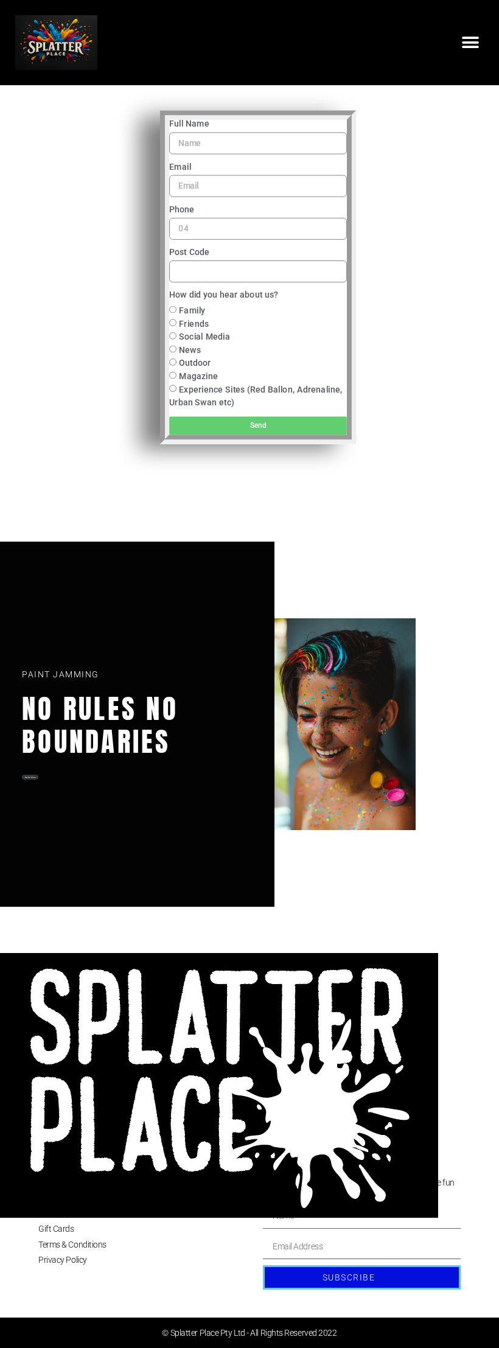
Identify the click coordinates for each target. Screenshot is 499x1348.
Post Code (189, 252)
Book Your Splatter (30, 777)
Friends (194, 323)
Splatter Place (62, 1182)
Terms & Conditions (72, 1244)
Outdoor (195, 363)
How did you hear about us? (223, 295)
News (190, 349)
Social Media (204, 337)
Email (180, 167)
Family (192, 311)
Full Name (189, 124)
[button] (470, 43)
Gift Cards (56, 1229)
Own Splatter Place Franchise (89, 1198)
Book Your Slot (64, 1213)
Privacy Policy (62, 1260)
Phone (181, 209)
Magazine (198, 376)
